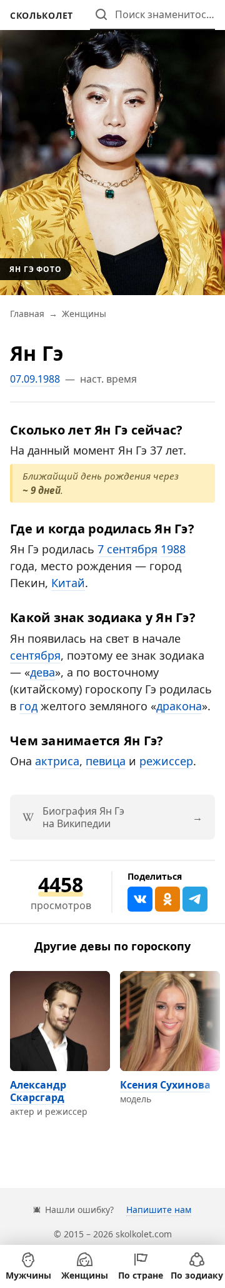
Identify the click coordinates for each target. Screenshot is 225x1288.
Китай (68, 582)
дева (42, 672)
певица (106, 760)
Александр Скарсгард (38, 1091)
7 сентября (128, 548)
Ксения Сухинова (165, 1085)
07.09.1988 (35, 379)
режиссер (166, 760)
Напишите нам (158, 1209)
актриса (57, 760)
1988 (173, 548)
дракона (179, 705)
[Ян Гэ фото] (112, 147)
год (28, 705)
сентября (35, 655)
